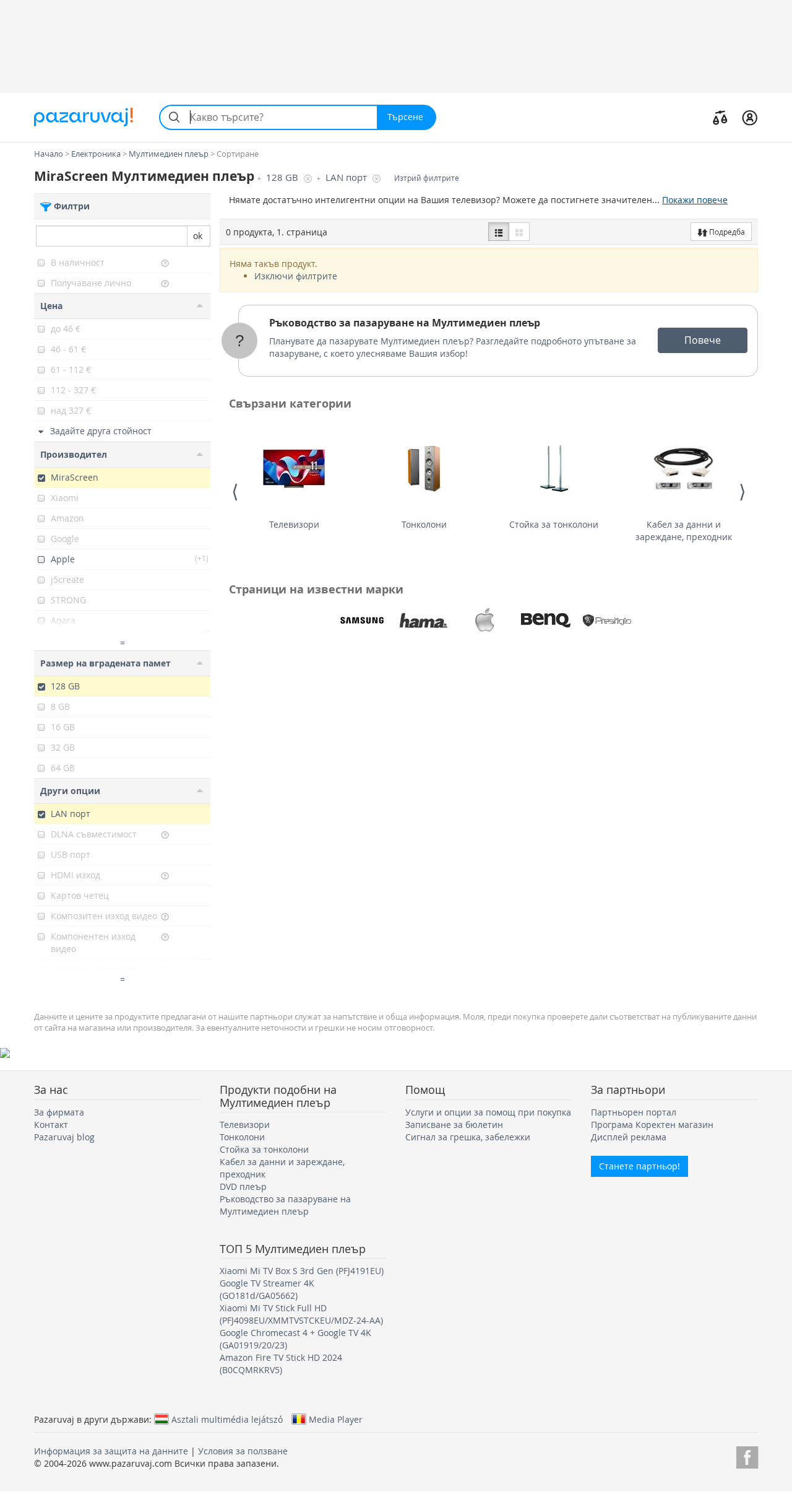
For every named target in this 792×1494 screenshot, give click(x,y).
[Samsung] (362, 620)
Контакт (51, 1124)
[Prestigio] (607, 620)
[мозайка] (519, 231)
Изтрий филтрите (426, 178)
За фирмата (59, 1112)
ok (197, 236)
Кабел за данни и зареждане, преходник (683, 530)
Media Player (336, 1419)
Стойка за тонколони (553, 524)
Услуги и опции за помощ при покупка (488, 1112)
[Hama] (423, 620)
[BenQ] (545, 620)
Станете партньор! (639, 1166)
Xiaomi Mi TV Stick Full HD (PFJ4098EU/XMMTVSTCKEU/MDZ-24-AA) (301, 1314)
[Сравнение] (720, 117)
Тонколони (424, 524)
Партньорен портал (633, 1112)
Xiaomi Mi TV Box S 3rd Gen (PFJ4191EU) (302, 1271)
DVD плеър (243, 1186)
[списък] (498, 231)
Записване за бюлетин (454, 1124)
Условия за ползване (243, 1451)
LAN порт (347, 177)
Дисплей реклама (628, 1137)
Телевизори (294, 524)
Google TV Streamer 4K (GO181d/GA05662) (267, 1289)
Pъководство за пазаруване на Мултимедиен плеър (404, 323)
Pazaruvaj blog (64, 1137)
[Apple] (484, 620)
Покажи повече (695, 200)
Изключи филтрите (295, 276)
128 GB (283, 177)
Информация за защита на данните (111, 1451)
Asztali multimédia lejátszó (227, 1419)
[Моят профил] (750, 117)
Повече (702, 340)
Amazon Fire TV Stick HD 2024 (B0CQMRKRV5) (281, 1364)
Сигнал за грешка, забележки (467, 1137)
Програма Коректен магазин (652, 1124)
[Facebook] (747, 1455)
